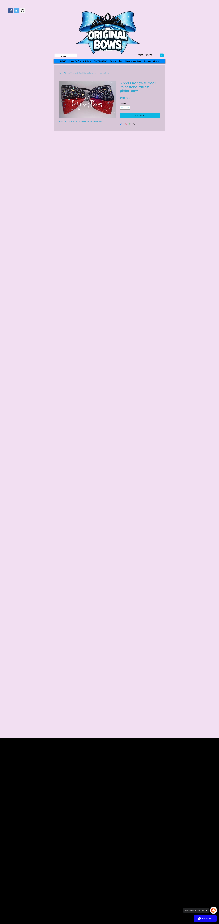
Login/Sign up (145, 55)
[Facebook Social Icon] (10, 10)
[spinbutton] (125, 107)
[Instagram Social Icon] (22, 10)
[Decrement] (121, 107)
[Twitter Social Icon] (16, 10)
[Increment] (128, 107)
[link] (161, 54)
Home (61, 73)
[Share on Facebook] (121, 124)
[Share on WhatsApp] (130, 124)
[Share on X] (134, 124)
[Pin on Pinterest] (125, 124)
